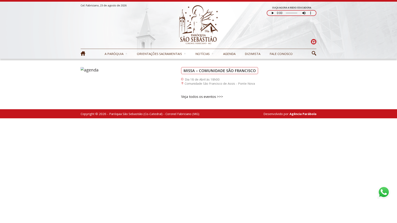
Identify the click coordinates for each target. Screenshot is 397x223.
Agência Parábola (302, 114)
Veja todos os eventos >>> (202, 96)
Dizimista (252, 54)
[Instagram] (313, 42)
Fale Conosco (281, 54)
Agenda (229, 54)
